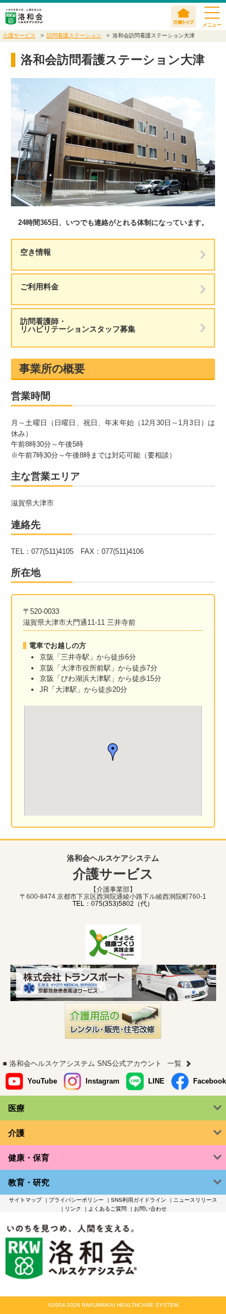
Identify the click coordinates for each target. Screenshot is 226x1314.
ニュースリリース (195, 1200)
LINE (156, 1081)
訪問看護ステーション (74, 35)
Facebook (209, 1081)
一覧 (174, 1063)
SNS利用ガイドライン (138, 1200)
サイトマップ (25, 1200)
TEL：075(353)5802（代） (113, 904)
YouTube (42, 1081)
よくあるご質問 (107, 1209)
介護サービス (19, 35)
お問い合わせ (150, 1209)
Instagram (103, 1081)
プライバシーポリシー (76, 1200)
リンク (73, 1209)
